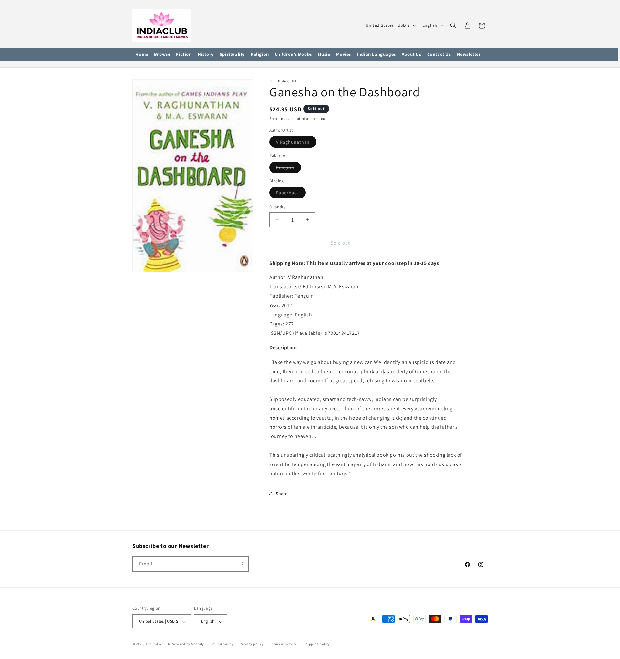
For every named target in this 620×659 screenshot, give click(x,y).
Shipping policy (317, 644)
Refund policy (221, 644)
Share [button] (282, 493)
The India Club (158, 644)
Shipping (277, 118)
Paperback (291, 193)
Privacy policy (252, 644)
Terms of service (283, 644)
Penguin (288, 168)
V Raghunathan (296, 143)
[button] (162, 54)
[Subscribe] (241, 563)
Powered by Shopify (187, 644)
